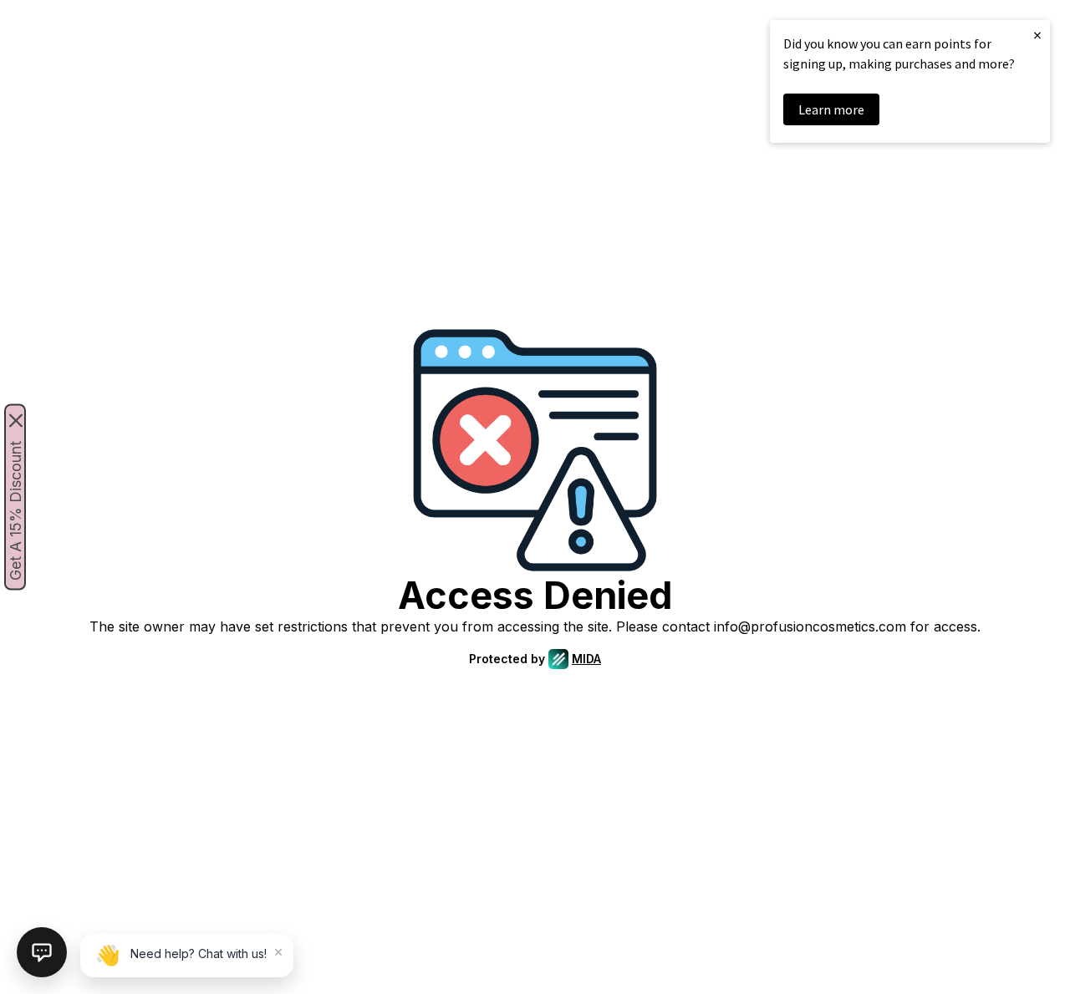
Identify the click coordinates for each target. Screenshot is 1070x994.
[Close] (16, 421)
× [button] (1037, 34)
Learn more (831, 109)
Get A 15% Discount (15, 511)
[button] (42, 952)
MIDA (586, 659)
